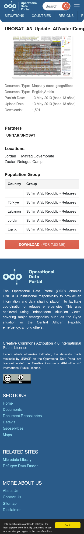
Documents (12, 409)
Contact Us (12, 496)
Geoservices (13, 428)
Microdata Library (17, 459)
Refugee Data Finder (20, 465)
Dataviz (9, 422)
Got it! (68, 525)
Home (8, 403)
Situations (14, 15)
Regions (66, 15)
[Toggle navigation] (76, 6)
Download (42, 244)
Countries (41, 15)
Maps (7, 434)
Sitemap (10, 503)
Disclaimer (12, 509)
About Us (10, 490)
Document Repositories (22, 415)
